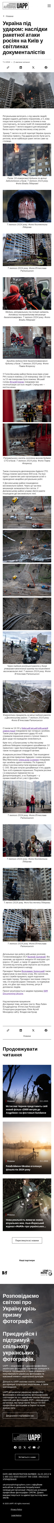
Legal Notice (16, 1515)
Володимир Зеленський (33, 971)
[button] (48, 6)
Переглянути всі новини (27, 1240)
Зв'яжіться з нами (27, 1457)
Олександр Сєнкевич (29, 759)
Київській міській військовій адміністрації (25, 729)
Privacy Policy (16, 1509)
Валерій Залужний (37, 956)
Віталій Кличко (17, 381)
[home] (16, 5)
